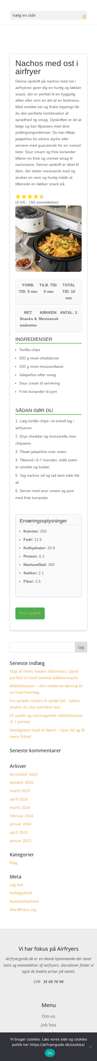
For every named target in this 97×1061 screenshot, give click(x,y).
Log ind (16, 884)
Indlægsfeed (21, 892)
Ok (49, 1053)
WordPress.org (23, 909)
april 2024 (19, 799)
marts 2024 (20, 807)
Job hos (48, 1025)
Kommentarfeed (24, 901)
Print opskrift (30, 613)
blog (14, 862)
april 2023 (19, 832)
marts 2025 (20, 790)
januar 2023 (20, 840)
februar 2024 (21, 815)
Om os (48, 1016)
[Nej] (90, 1046)
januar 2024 (20, 823)
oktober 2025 (21, 782)
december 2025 (24, 774)
